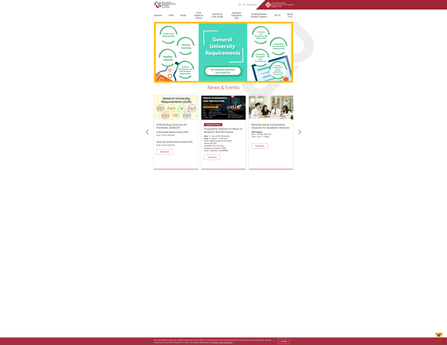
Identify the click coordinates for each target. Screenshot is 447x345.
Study (183, 15)
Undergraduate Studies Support (259, 15)
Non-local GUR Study (217, 15)
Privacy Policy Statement (222, 342)
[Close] (292, 339)
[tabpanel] (223, 52)
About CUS (290, 15)
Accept (284, 341)
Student (158, 15)
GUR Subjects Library (198, 15)
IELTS (277, 15)
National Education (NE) (236, 15)
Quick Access (251, 5)
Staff (171, 15)
